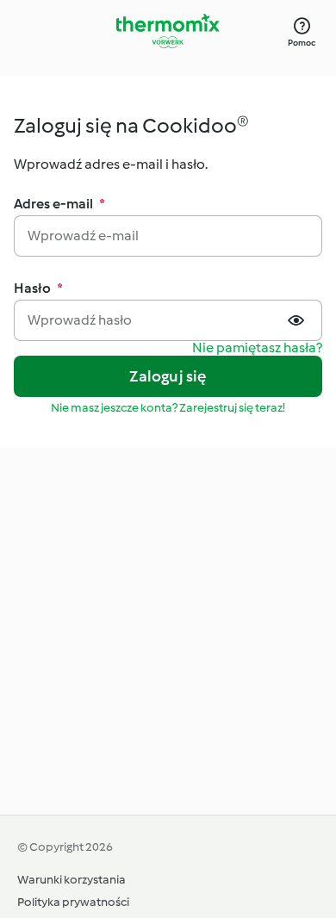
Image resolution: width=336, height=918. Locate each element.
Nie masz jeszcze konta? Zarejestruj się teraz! (168, 407)
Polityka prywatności (73, 902)
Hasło (38, 288)
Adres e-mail (59, 203)
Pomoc (301, 42)
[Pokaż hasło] (298, 320)
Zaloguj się (167, 376)
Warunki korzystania (71, 879)
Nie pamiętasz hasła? (257, 348)
